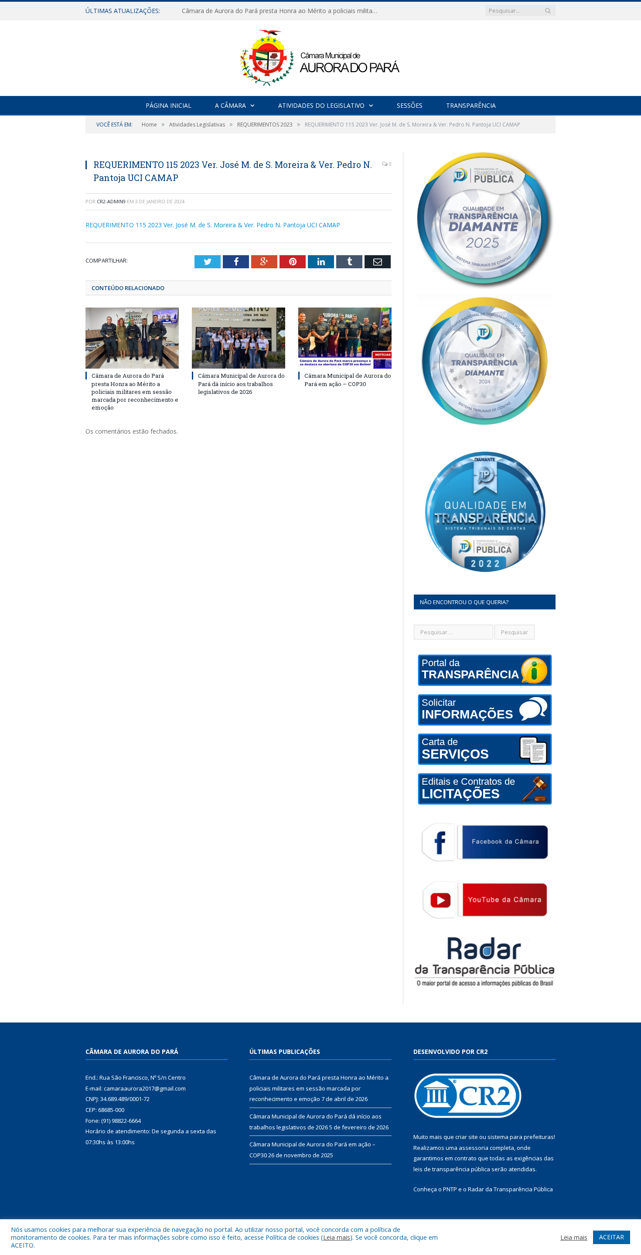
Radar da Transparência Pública (510, 1189)
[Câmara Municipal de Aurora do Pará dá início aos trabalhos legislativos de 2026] (238, 338)
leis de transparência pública (451, 1169)
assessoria (473, 1148)
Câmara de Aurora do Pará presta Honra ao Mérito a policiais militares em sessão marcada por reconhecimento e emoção (135, 391)
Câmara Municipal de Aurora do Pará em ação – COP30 (347, 379)
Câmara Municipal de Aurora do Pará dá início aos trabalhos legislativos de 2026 (282, 11)
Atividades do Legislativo (321, 105)
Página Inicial (168, 105)
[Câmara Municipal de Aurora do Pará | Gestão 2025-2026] (320, 56)
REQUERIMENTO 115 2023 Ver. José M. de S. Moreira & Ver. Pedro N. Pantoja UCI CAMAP (212, 225)
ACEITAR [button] (611, 1237)
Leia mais (336, 1237)
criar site (466, 1137)
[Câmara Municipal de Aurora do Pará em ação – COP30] (345, 338)
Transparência (471, 105)
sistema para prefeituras (521, 1137)
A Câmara (230, 105)
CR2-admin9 (111, 201)
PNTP (450, 1189)
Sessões (410, 105)
